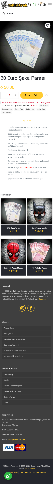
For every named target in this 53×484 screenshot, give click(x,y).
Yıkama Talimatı (39, 473)
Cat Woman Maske (39, 228)
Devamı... (42, 299)
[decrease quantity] (3, 95)
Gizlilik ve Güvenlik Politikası (15, 351)
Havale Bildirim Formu (12, 391)
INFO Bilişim (30, 469)
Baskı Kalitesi (25, 473)
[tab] (26, 120)
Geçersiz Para (7, 109)
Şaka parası (6, 113)
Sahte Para (19, 109)
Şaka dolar (30, 109)
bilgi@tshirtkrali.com (16, 439)
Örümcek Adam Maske (13, 268)
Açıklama (26, 120)
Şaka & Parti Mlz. (7, 105)
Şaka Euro (41, 109)
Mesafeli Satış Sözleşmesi (14, 339)
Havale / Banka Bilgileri (13, 386)
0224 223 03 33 (16, 435)
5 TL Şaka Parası (13, 228)
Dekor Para (44, 106)
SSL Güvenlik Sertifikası (13, 356)
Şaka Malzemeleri (22, 105)
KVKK (6, 403)
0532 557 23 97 (13, 430)
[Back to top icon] (47, 478)
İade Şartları (8, 334)
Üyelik (6, 380)
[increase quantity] (15, 95)
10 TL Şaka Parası (39, 268)
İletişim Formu (9, 397)
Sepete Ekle (31, 95)
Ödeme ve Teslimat (11, 345)
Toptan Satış (9, 328)
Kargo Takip (8, 374)
